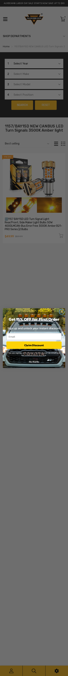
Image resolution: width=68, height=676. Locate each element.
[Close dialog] (61, 311)
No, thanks (34, 361)
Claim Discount (34, 345)
